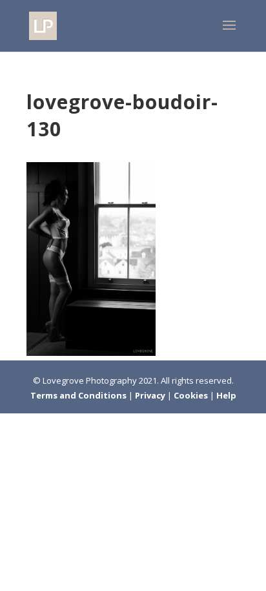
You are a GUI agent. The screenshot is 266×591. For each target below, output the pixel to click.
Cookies (192, 395)
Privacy (151, 395)
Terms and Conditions (79, 395)
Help (226, 395)
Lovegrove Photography (90, 380)
